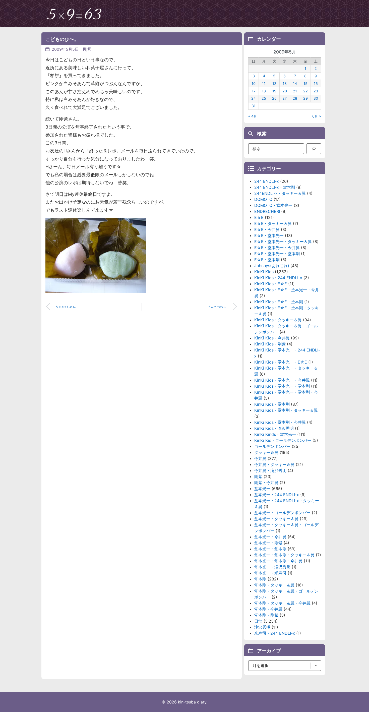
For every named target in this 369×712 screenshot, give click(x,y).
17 (254, 91)
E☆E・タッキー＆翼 (273, 223)
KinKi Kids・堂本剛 (272, 404)
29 (305, 98)
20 (284, 91)
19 (274, 91)
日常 (258, 621)
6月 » (316, 116)
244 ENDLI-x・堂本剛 (274, 187)
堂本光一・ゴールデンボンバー (282, 512)
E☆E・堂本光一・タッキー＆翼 (283, 241)
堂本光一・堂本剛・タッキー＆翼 (284, 554)
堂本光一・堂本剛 (270, 548)
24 (253, 98)
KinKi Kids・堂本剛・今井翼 (280, 422)
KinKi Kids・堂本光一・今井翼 (282, 380)
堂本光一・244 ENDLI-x (276, 494)
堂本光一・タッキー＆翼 (276, 518)
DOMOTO (263, 199)
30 (316, 98)
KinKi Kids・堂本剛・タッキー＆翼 (286, 410)
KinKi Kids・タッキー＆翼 (278, 319)
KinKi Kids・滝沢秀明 (274, 428)
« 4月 (252, 116)
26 (274, 98)
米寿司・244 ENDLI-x (274, 633)
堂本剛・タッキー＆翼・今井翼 (282, 603)
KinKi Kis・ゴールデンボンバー (282, 440)
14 (295, 83)
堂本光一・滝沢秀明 (272, 566)
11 (264, 83)
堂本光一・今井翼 (270, 536)
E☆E (259, 217)
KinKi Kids (264, 271)
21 (295, 91)
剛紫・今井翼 (266, 482)
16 (316, 83)
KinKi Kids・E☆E (270, 283)
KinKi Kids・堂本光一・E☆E (280, 362)
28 (295, 98)
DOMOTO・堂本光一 (273, 205)
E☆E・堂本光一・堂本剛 (277, 253)
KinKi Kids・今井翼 (272, 337)
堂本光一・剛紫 (268, 542)
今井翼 (260, 458)
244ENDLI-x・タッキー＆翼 (280, 193)
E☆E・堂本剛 (267, 259)
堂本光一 (262, 488)
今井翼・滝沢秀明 (270, 470)
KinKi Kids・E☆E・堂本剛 (278, 301)
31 (254, 106)
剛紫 (87, 49)
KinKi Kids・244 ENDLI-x (278, 277)
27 (284, 98)
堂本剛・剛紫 (266, 615)
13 (285, 83)
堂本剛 (260, 578)
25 (264, 98)
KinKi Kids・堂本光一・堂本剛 (282, 386)
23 (316, 91)
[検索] (313, 148)
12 (274, 83)
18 (264, 91)
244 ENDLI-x (266, 181)
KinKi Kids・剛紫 (270, 343)
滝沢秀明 (262, 627)
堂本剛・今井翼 (268, 609)
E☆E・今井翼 (267, 229)
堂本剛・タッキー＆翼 (274, 584)
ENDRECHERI (267, 211)
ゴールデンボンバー (272, 446)
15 (305, 83)
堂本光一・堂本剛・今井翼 (278, 560)
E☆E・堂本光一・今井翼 (277, 247)
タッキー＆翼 (266, 452)
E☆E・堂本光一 (269, 235)
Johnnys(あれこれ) (271, 265)
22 (305, 91)
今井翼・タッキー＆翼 (274, 464)
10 (254, 83)
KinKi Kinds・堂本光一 (275, 434)
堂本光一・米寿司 (270, 572)
